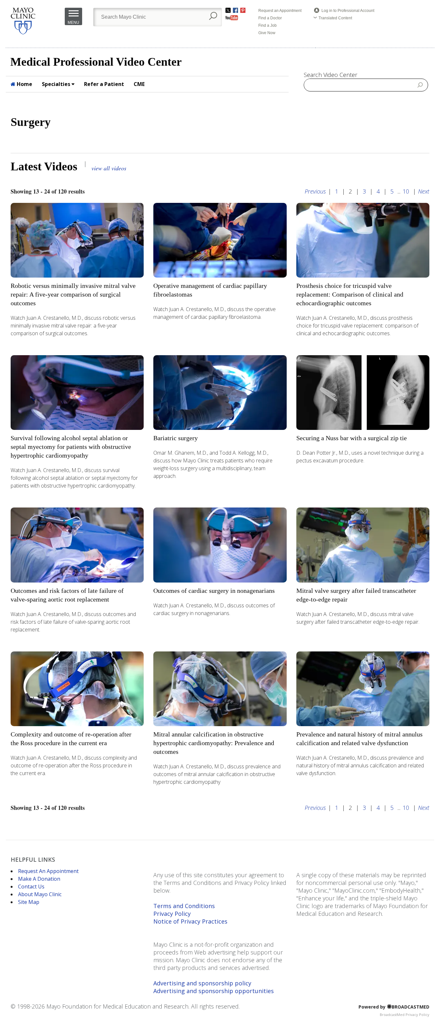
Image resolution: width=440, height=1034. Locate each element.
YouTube (231, 17)
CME (139, 84)
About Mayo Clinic (40, 894)
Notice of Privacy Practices (190, 921)
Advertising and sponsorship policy (202, 983)
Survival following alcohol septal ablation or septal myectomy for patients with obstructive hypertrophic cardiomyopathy (71, 446)
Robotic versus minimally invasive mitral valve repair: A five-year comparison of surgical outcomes (73, 294)
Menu (73, 22)
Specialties (57, 84)
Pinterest (242, 10)
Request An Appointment (48, 871)
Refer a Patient (104, 84)
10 (406, 191)
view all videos (108, 168)
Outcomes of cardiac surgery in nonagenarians (214, 590)
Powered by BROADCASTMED (394, 1007)
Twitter (228, 10)
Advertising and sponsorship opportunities (213, 991)
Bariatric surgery (175, 437)
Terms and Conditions (184, 906)
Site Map (28, 902)
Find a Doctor (270, 18)
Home (23, 84)
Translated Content (335, 18)
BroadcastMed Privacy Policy (404, 1014)
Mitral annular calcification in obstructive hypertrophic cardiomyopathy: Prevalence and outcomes (213, 743)
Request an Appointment (279, 10)
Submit (420, 84)
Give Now (266, 33)
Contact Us (31, 886)
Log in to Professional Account (347, 10)
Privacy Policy (172, 913)
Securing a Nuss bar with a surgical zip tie (351, 437)
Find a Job (267, 25)
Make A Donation (39, 878)
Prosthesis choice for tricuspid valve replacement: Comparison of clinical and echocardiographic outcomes (349, 294)
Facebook (235, 10)
